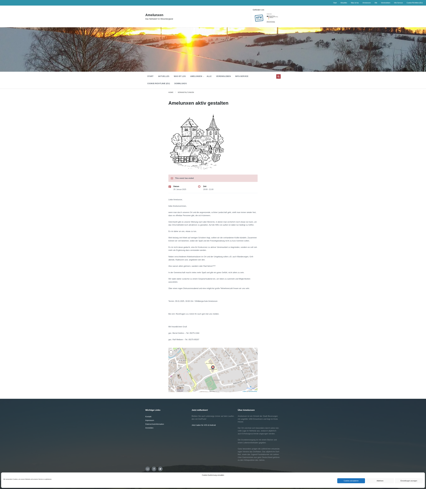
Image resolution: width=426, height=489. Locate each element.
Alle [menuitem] (376, 3)
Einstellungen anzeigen (408, 481)
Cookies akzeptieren (351, 481)
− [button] (171, 353)
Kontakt (148, 417)
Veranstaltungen (186, 92)
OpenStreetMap (252, 391)
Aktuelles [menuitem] (343, 3)
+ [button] (171, 350)
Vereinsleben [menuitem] (385, 3)
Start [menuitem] (335, 3)
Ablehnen (380, 481)
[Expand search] (278, 76)
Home (170, 92)
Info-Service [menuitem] (398, 3)
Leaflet (244, 391)
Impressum (149, 420)
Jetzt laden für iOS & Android (204, 425)
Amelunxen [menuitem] (367, 3)
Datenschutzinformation (154, 424)
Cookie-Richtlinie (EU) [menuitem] (415, 3)
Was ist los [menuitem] (355, 3)
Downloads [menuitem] (180, 83)
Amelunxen (154, 15)
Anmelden (149, 428)
